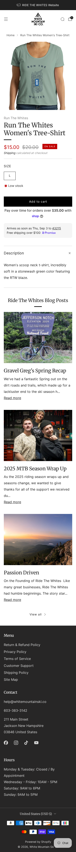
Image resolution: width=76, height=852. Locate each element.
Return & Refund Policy (22, 645)
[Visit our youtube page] (36, 743)
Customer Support (19, 665)
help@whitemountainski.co (25, 702)
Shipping (9, 153)
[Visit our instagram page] (16, 743)
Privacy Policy (15, 652)
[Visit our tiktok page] (26, 743)
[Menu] (6, 19)
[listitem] (38, 5)
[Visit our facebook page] (6, 743)
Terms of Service (17, 659)
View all (36, 614)
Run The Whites (16, 118)
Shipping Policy (16, 672)
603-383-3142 (15, 710)
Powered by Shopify (38, 841)
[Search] (62, 19)
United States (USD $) (36, 814)
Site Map (11, 679)
